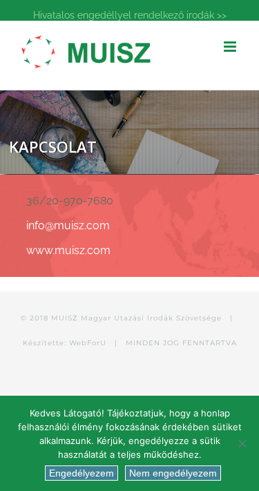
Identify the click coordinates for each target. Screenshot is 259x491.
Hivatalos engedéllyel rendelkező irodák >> (130, 15)
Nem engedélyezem (173, 473)
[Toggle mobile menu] (231, 46)
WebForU (87, 342)
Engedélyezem (81, 473)
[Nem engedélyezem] (242, 443)
